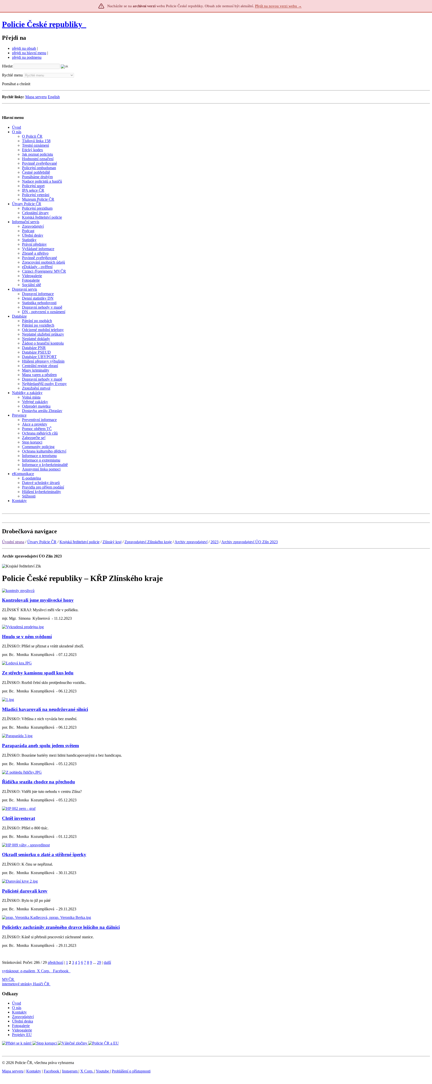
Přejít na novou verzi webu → (278, 6)
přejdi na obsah (24, 48)
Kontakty (19, 1012)
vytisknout (10, 971)
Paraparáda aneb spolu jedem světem (40, 745)
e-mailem (27, 971)
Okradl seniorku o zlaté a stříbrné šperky (44, 854)
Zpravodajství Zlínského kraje (148, 542)
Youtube (103, 1071)
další (107, 962)
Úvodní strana (13, 542)
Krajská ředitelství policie (80, 542)
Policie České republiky (42, 24)
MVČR (8, 979)
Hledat (7, 66)
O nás (16, 1008)
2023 (214, 542)
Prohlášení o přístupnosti (131, 1071)
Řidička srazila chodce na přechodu (38, 781)
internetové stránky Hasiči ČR (26, 984)
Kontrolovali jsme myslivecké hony (38, 600)
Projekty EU (22, 1035)
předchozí (55, 962)
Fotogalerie (21, 1026)
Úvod (16, 1003)
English (54, 97)
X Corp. (44, 971)
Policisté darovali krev (25, 891)
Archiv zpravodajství (191, 542)
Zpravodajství (23, 1017)
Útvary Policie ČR (41, 542)
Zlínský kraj (112, 542)
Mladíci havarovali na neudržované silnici (45, 709)
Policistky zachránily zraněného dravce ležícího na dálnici (61, 927)
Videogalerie (22, 1030)
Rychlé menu (12, 75)
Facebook (61, 971)
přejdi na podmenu (27, 57)
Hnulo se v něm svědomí (27, 636)
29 (99, 962)
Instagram (70, 1071)
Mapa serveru (36, 97)
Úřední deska (22, 1021)
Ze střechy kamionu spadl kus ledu (38, 672)
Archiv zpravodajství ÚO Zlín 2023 (249, 542)
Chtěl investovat (18, 818)
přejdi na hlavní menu (29, 53)
